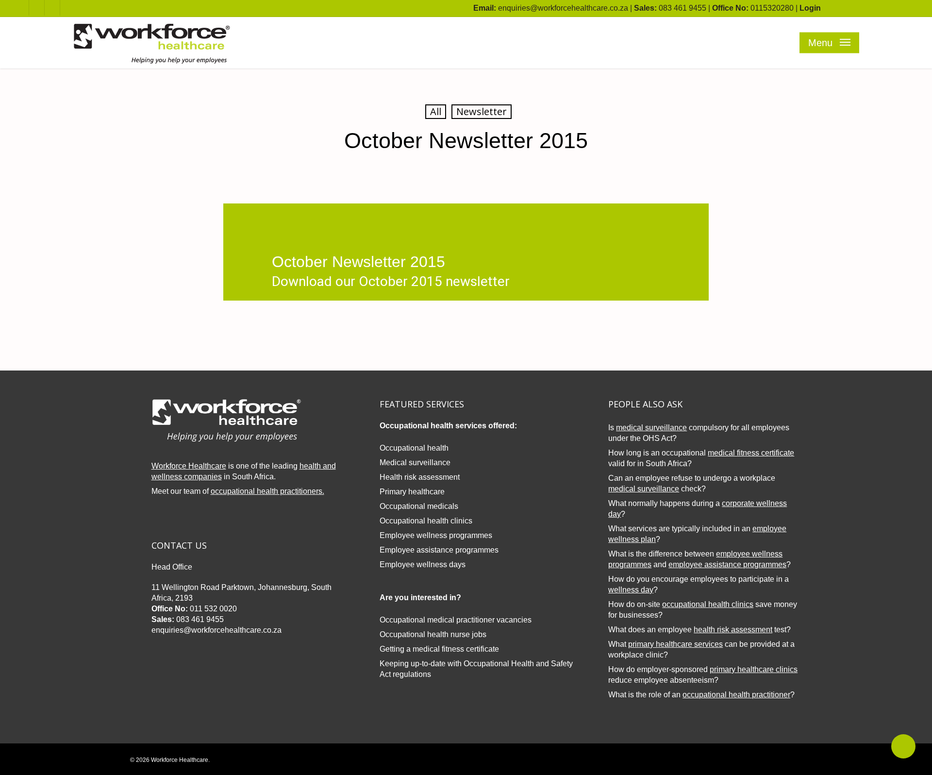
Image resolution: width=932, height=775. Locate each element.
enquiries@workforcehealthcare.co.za (563, 8)
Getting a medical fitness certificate (439, 649)
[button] (829, 42)
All (435, 111)
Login (810, 8)
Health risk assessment (420, 477)
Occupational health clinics (426, 521)
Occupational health (414, 448)
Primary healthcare (412, 492)
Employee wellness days (423, 564)
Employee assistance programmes (439, 550)
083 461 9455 (682, 8)
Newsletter (481, 111)
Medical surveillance (415, 462)
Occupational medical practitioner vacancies (456, 620)
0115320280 (772, 8)
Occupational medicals (419, 506)
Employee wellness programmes (436, 535)
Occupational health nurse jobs (433, 634)
